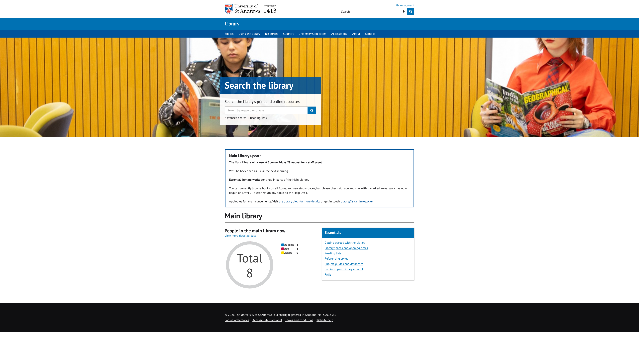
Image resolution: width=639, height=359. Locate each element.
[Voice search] (404, 11)
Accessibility (339, 34)
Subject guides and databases (344, 264)
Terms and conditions (299, 320)
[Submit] (312, 110)
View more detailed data (240, 236)
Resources (271, 34)
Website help (325, 320)
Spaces (229, 34)
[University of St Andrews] (252, 9)
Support (288, 34)
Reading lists (258, 118)
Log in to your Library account (344, 269)
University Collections (312, 34)
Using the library (249, 34)
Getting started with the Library (345, 242)
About (356, 34)
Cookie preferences (237, 320)
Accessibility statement (267, 320)
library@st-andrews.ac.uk (357, 201)
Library (232, 24)
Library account (404, 5)
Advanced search (235, 118)
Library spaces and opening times (346, 248)
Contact (370, 34)
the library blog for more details (299, 201)
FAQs (328, 274)
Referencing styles (336, 258)
